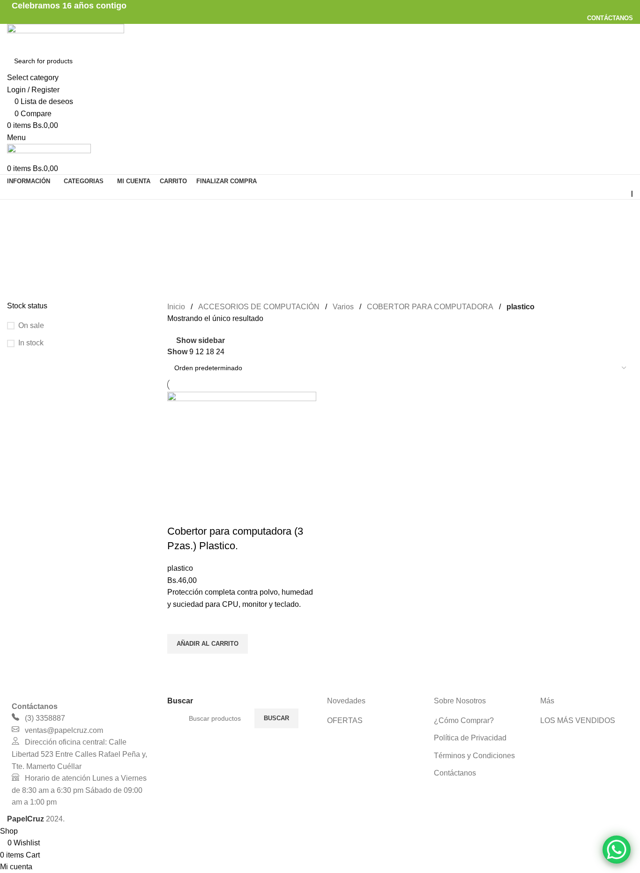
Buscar (276, 718)
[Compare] (179, 512)
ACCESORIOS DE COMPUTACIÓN (259, 307)
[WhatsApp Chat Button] (617, 850)
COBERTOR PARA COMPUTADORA (430, 307)
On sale (31, 325)
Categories (26, 257)
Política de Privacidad (470, 738)
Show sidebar (200, 340)
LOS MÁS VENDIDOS (577, 720)
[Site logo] (65, 36)
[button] (207, 644)
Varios (343, 307)
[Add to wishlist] (179, 622)
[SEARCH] (622, 67)
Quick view (179, 665)
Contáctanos (455, 773)
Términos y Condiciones (474, 756)
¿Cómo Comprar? (464, 720)
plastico (180, 568)
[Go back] (18, 211)
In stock (31, 343)
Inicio (176, 307)
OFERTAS (345, 720)
